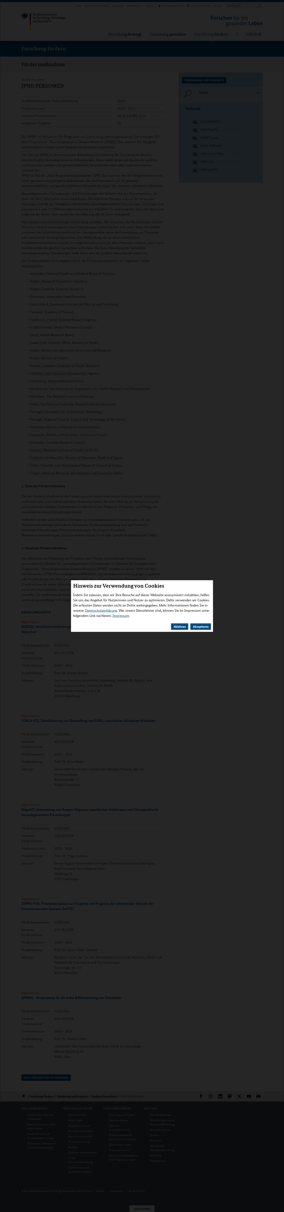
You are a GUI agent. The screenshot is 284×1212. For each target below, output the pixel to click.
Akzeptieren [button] (201, 626)
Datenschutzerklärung (101, 610)
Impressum (120, 615)
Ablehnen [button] (180, 626)
